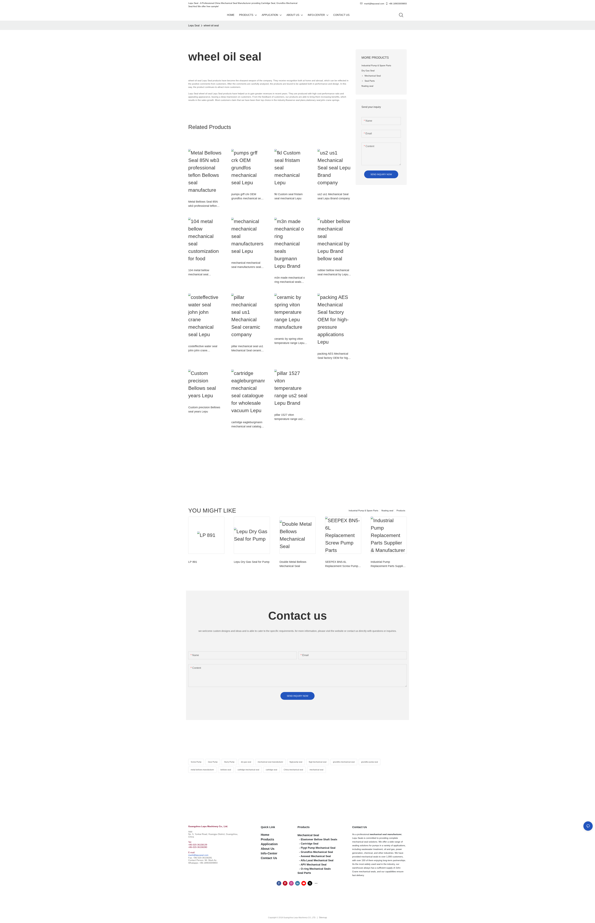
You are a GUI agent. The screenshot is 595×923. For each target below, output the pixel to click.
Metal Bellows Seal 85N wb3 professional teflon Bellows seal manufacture (204, 204)
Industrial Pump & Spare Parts (363, 510)
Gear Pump (213, 762)
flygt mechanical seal (317, 762)
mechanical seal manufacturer (270, 762)
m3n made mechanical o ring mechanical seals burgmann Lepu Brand (289, 280)
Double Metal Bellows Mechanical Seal (293, 564)
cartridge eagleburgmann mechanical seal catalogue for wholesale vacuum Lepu (247, 425)
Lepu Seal (194, 25)
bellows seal (225, 770)
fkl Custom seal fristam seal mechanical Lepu (288, 196)
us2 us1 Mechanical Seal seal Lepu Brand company (333, 196)
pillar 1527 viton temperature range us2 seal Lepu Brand (288, 417)
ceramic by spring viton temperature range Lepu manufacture (289, 341)
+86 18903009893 (398, 3)
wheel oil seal (211, 25)
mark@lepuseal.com (198, 855)
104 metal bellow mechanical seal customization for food (202, 273)
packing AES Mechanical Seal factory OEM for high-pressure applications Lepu (334, 356)
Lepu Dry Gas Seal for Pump (251, 561)
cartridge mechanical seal (248, 770)
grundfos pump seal (369, 762)
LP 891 (192, 561)
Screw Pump (196, 762)
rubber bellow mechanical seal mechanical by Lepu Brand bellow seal (333, 273)
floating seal (387, 510)
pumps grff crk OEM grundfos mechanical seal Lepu (247, 197)
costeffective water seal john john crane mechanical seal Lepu (202, 349)
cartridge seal (271, 770)
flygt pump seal (296, 762)
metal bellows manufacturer (202, 770)
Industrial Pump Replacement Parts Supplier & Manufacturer (388, 564)
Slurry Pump (229, 762)
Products (401, 510)
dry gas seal (246, 762)
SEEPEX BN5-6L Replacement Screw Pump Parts (341, 564)
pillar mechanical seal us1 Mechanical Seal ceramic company (247, 349)
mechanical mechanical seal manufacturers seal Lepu (246, 265)
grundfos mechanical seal (344, 762)
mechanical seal (316, 770)
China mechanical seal (293, 770)
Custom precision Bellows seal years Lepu (204, 409)
